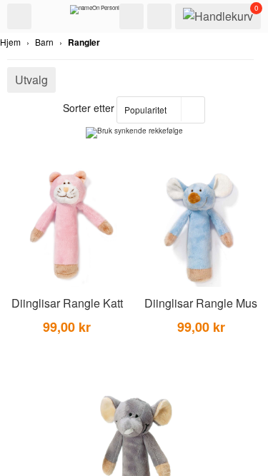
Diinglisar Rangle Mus (200, 303)
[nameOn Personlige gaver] (105, 13)
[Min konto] (159, 16)
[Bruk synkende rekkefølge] (134, 132)
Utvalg (31, 79)
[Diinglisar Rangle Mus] (202, 227)
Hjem (10, 42)
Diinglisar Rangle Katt (67, 303)
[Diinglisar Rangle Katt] (67, 227)
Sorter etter (88, 108)
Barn (44, 42)
